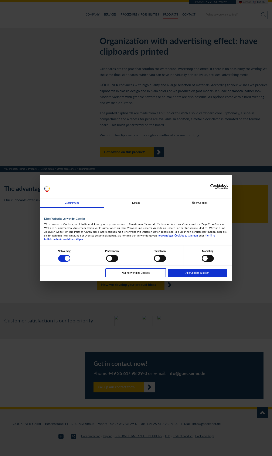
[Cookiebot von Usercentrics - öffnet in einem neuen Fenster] (209, 186)
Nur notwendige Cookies (136, 272)
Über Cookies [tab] (199, 203)
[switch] (112, 258)
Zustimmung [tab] (72, 203)
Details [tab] (136, 203)
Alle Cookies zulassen (197, 272)
